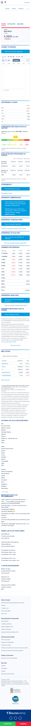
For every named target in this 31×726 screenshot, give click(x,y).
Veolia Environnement (7, 448)
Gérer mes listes (5, 380)
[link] (12, 602)
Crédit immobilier (6, 579)
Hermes (3, 469)
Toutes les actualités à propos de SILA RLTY (15, 243)
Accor (2, 482)
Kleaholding (4, 488)
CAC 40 (4, 366)
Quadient (3, 457)
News (2, 521)
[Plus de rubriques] (28, 24)
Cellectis (3, 434)
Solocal (3, 459)
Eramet (3, 451)
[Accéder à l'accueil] (2, 8)
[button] (2, 2)
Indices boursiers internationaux (10, 542)
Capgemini (4, 484)
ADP (2, 465)
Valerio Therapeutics (6, 471)
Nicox (2, 442)
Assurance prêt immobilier (8, 585)
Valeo (2, 463)
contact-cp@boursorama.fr (12, 213)
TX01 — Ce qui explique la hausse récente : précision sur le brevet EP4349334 (13, 502)
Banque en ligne (5, 569)
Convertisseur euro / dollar (8, 554)
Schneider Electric (6, 432)
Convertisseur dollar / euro (8, 552)
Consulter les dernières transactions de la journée (13, 228)
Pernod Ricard (5, 473)
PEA (2, 589)
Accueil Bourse (5, 534)
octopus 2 (4, 517)
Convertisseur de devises (8, 550)
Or (2, 369)
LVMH (3, 440)
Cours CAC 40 (5, 538)
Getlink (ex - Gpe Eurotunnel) (9, 438)
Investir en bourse (6, 587)
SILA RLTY (8, 31)
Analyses (20, 24)
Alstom (3, 453)
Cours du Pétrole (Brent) (8, 546)
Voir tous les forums (15, 345)
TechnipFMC (4, 461)
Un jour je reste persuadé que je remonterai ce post (15, 519)
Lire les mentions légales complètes (8, 341)
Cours (3, 24)
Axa (2, 423)
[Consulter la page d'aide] (22, 2)
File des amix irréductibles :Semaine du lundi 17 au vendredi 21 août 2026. (15, 524)
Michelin (3, 430)
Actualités (11, 24)
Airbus (3, 478)
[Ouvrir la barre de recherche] (20, 2)
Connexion (27, 2)
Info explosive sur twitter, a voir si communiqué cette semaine (15, 514)
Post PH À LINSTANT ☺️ (8, 511)
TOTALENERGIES (6, 375)
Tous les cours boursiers (8, 536)
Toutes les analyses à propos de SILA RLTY (15, 305)
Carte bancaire (5, 573)
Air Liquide (4, 480)
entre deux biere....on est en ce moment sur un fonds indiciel (14, 506)
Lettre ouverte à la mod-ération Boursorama (13, 499)
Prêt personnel (5, 581)
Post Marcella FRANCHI (7, 509)
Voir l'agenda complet (6, 193)
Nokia (2, 446)
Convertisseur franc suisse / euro (10, 560)
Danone (3, 436)
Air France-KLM (5, 426)
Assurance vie (5, 577)
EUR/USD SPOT (6, 372)
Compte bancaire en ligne (8, 571)
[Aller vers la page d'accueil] (5, 2)
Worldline (3, 486)
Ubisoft (3, 475)
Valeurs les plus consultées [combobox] (10, 356)
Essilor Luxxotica (5, 428)
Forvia (3, 455)
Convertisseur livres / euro (8, 558)
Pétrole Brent (5, 363)
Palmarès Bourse (6, 544)
